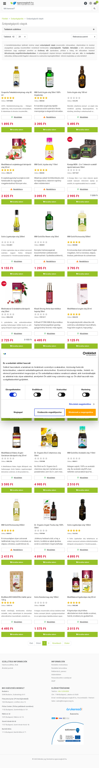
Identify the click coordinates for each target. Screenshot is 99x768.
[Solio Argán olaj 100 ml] (82, 77)
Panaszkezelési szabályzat (61, 678)
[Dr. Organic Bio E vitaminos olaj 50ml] (49, 437)
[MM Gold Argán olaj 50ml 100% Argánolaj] (49, 77)
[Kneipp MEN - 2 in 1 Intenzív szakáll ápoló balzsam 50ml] (82, 149)
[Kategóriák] (4, 3)
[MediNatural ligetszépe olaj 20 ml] (82, 581)
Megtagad (18, 412)
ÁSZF (53, 681)
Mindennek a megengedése (81, 412)
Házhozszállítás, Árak (10, 665)
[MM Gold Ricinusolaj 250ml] (16, 509)
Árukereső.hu (74, 714)
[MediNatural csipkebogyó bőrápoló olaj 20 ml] (16, 149)
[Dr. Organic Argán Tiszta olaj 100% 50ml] (49, 509)
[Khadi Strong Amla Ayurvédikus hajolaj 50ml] (49, 293)
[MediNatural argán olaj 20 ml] (82, 293)
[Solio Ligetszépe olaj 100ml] (82, 509)
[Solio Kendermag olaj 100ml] (49, 581)
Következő (56, 643)
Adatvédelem (56, 675)
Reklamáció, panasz (58, 671)
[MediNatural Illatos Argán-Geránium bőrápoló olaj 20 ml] (16, 437)
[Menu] (85, 3)
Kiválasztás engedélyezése (50, 412)
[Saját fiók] (90, 3)
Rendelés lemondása (59, 668)
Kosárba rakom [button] (17, 130)
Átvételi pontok (7, 668)
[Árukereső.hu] (74, 710)
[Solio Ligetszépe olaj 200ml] (16, 221)
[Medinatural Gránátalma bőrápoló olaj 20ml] (16, 293)
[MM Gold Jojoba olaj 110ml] (49, 149)
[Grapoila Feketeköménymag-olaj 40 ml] (16, 77)
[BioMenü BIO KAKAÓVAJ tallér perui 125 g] (16, 581)
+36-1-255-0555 (63, 691)
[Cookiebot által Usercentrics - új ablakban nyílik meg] (84, 354)
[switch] (37, 395)
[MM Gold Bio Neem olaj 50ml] (49, 221)
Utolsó (66, 643)
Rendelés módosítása (59, 665)
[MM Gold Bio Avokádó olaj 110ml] (82, 437)
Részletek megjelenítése (80, 404)
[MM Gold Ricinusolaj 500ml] (82, 221)
